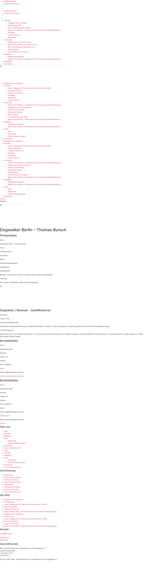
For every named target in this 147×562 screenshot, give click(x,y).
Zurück (2, 199)
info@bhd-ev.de (6, 534)
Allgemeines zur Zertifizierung (19, 42)
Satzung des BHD (14, 25)
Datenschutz (5, 538)
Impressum (4, 540)
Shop (6, 129)
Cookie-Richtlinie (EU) (12, 448)
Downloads (8, 64)
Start (6, 431)
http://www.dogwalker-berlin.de (12, 376)
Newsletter (12, 37)
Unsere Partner (13, 35)
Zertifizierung (9, 502)
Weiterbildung (13, 49)
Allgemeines (8, 475)
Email (2, 368)
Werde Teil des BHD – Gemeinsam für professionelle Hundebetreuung (34, 30)
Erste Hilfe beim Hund (12, 482)
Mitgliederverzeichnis (16, 57)
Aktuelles (11, 32)
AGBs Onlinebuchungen (17, 136)
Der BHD (7, 20)
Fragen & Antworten (11, 4)
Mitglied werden (10, 1)
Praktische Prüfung (15, 112)
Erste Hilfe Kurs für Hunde (18, 52)
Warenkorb (12, 134)
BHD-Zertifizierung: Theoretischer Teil (22, 45)
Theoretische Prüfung (16, 110)
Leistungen (8, 40)
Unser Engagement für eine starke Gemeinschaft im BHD (29, 88)
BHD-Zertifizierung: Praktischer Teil (21, 47)
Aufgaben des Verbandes (17, 23)
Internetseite (4, 416)
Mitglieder (8, 54)
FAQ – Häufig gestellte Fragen (19, 28)
